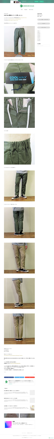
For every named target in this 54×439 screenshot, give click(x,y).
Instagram (25, 9)
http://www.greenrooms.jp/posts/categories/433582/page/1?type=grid (13, 355)
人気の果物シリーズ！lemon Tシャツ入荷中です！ (11, 405)
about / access (31, 9)
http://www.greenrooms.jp (23, 17)
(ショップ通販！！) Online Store (43, 19)
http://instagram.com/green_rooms (13, 20)
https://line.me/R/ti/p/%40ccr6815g (15, 363)
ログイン (41, 1)
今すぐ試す (36, 1)
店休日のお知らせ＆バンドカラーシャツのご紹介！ (11, 398)
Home (22, 9)
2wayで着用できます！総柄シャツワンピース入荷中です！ (12, 390)
